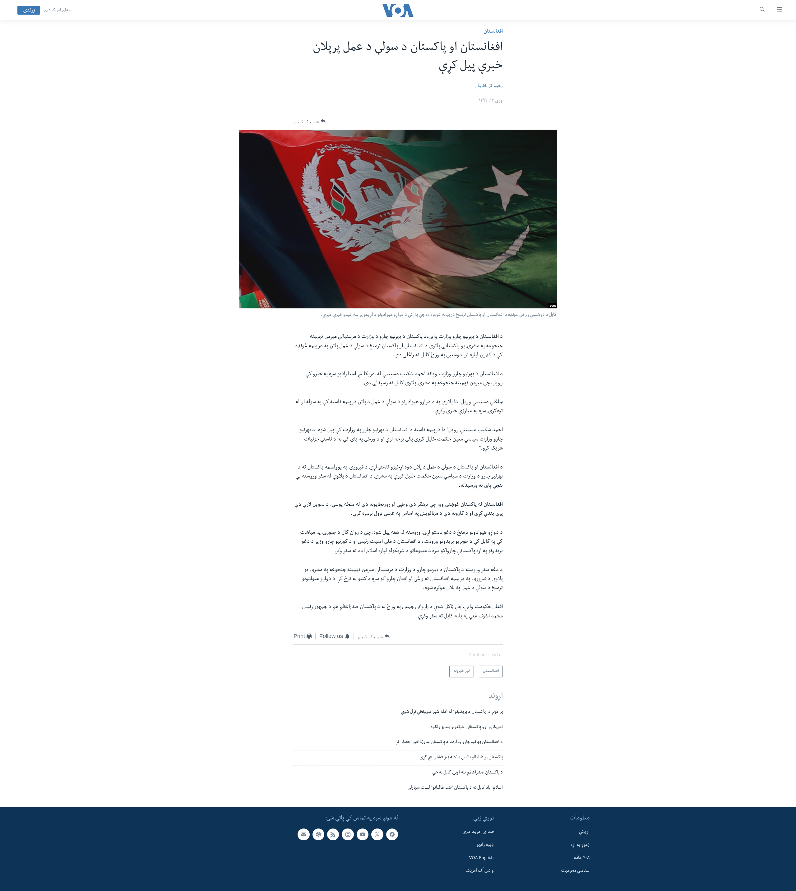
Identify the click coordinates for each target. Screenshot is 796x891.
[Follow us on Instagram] (348, 835)
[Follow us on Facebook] (392, 835)
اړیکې (584, 832)
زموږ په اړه (580, 845)
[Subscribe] (303, 835)
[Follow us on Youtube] (362, 835)
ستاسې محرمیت (575, 871)
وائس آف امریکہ (480, 871)
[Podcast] (318, 835)
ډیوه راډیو (485, 845)
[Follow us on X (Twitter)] (377, 835)
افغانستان (493, 32)
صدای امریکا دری (58, 10)
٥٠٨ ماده (582, 858)
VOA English (481, 858)
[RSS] (333, 835)
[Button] (310, 121)
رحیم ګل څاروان (488, 86)
